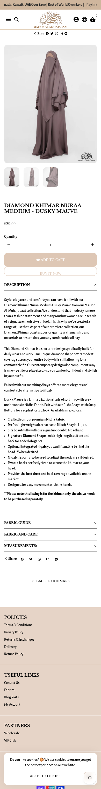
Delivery (10, 647)
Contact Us (11, 683)
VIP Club (10, 740)
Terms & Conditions (18, 625)
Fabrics (9, 690)
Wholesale (12, 733)
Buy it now (50, 274)
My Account (12, 704)
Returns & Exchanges (19, 639)
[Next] (92, 103)
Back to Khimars (51, 581)
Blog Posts (11, 697)
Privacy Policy (13, 632)
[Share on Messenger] (65, 33)
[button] (50, 285)
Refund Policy (13, 654)
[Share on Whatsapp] (56, 33)
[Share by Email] (61, 33)
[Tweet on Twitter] (52, 33)
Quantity (10, 236)
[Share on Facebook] (47, 33)
